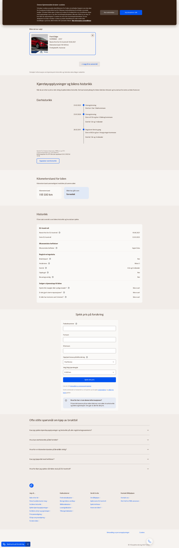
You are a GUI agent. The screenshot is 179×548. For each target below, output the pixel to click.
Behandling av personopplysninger (118, 532)
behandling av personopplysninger (80, 386)
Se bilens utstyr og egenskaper (39, 511)
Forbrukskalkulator (66, 498)
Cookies (142, 532)
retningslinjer (102, 390)
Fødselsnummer (68, 324)
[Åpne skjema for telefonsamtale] (149, 541)
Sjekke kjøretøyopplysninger (38, 508)
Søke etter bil (33, 498)
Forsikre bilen (33, 521)
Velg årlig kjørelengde (70, 367)
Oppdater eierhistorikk (48, 161)
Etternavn (66, 346)
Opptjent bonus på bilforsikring (74, 357)
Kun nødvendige (109, 12)
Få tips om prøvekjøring (37, 518)
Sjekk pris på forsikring (15, 544)
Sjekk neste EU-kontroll (98, 501)
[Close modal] (93, 35)
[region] (89, 12)
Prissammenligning (35, 514)
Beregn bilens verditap (67, 501)
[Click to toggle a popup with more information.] (59, 233)
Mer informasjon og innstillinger (81, 21)
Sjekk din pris (89, 380)
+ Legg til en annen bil (89, 64)
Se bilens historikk (35, 504)
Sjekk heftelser (95, 504)
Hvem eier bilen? (95, 508)
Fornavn (66, 335)
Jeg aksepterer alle (131, 12)
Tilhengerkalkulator (66, 511)
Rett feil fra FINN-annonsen (130, 501)
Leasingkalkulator (65, 508)
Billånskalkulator (65, 504)
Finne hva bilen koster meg (38, 501)
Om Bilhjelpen (94, 498)
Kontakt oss (125, 498)
